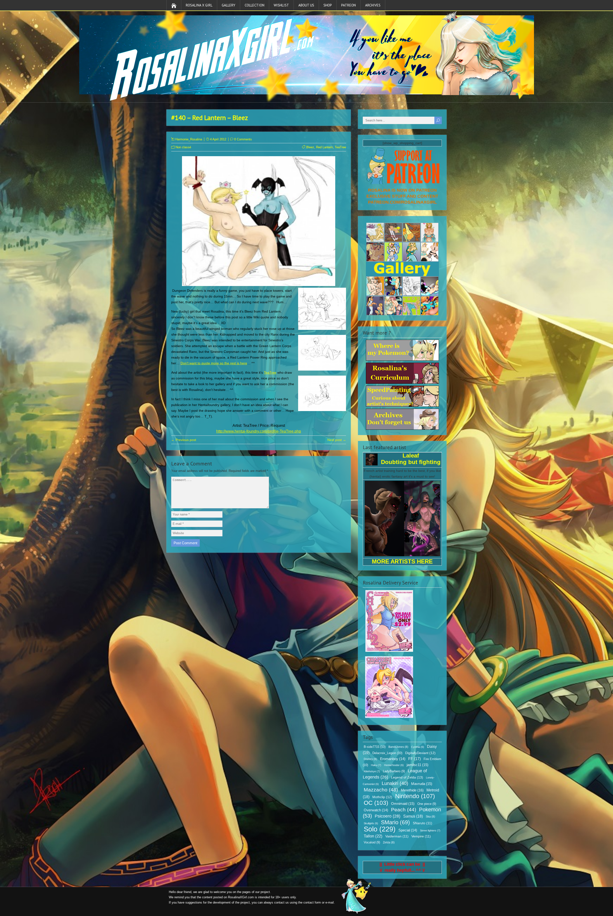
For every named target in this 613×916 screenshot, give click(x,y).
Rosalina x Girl (199, 5)
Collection (254, 5)
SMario (395, 822)
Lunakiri (395, 783)
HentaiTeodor (394, 765)
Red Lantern (324, 147)
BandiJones (398, 747)
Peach (403, 809)
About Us (306, 5)
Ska (430, 816)
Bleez (310, 147)
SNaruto (422, 823)
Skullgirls (371, 823)
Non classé (183, 147)
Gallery (228, 5)
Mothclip (382, 797)
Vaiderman (397, 836)
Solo (380, 829)
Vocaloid (372, 842)
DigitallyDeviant (420, 753)
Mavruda (421, 784)
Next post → (336, 440)
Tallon (373, 836)
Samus (413, 816)
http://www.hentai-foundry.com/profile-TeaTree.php (258, 431)
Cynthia (417, 746)
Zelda (389, 842)
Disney (370, 759)
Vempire (421, 836)
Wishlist (281, 5)
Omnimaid (402, 804)
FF (414, 759)
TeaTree (340, 147)
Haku (376, 765)
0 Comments (243, 139)
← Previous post (183, 440)
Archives (372, 5)
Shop (328, 5)
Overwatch (376, 810)
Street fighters (430, 830)
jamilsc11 (417, 765)
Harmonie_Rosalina (188, 139)
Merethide (412, 790)
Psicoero (387, 816)
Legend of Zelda (407, 777)
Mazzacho (381, 789)
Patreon (348, 5)
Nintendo (415, 796)
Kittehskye (372, 771)
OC (376, 802)
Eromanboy (392, 759)
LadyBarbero (394, 771)
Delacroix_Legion (387, 753)
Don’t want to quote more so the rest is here (214, 363)
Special (407, 830)
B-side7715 (375, 747)
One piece (426, 804)
